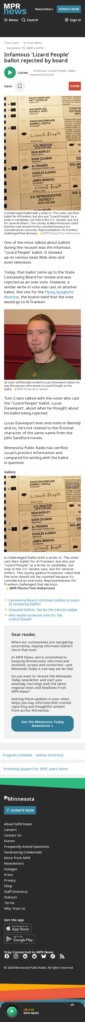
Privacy (10, 880)
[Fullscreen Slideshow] (9, 485)
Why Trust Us (14, 908)
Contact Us (12, 835)
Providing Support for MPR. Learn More (36, 768)
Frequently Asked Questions (26, 846)
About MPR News (18, 824)
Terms (9, 902)
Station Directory (49, 755)
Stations (10, 897)
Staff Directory (16, 891)
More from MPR (17, 857)
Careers (10, 829)
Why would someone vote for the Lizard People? (35, 617)
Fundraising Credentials (23, 852)
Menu (13, 20)
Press (8, 874)
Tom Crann (11, 43)
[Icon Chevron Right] (76, 523)
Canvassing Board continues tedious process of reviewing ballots (44, 602)
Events (9, 841)
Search (32, 20)
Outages (10, 869)
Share (75, 86)
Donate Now (69, 9)
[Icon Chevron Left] (8, 523)
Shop (8, 886)
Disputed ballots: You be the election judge (43, 609)
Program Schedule (17, 755)
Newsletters (14, 863)
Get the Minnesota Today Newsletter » (42, 723)
